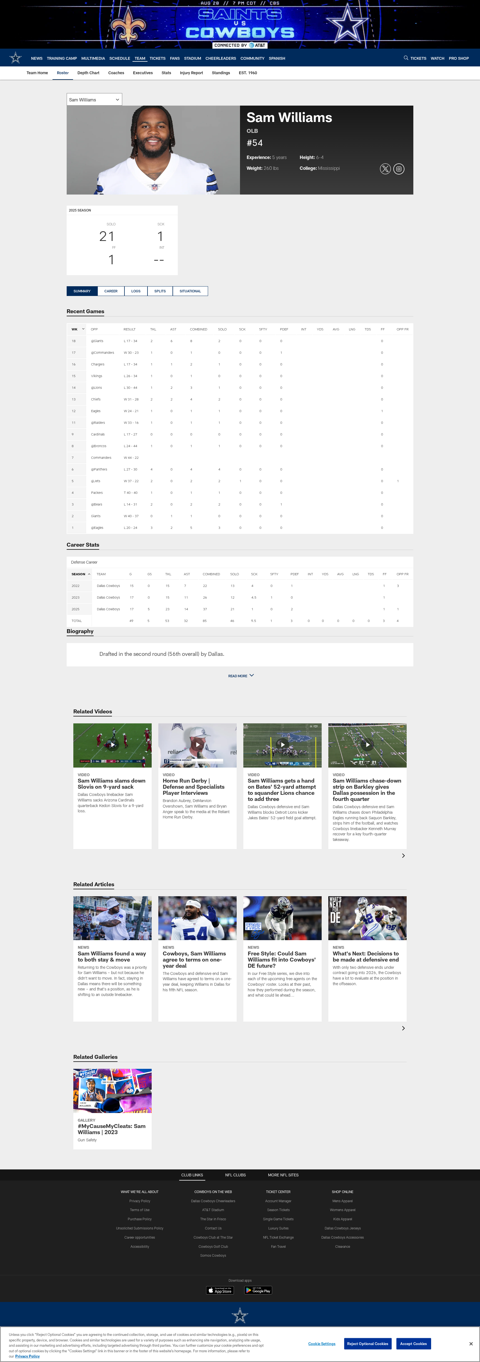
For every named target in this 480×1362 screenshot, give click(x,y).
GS (150, 574)
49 (131, 621)
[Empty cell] (108, 620)
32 (186, 621)
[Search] (406, 57)
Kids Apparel (342, 1219)
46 (232, 621)
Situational (190, 291)
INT (303, 329)
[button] (240, 676)
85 (205, 621)
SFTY (263, 329)
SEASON (78, 574)
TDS (368, 329)
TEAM (101, 574)
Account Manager (278, 1201)
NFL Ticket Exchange (278, 1237)
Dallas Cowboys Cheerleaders (213, 1201)
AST (173, 329)
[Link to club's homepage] (15, 57)
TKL (153, 329)
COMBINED (198, 329)
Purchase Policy (140, 1219)
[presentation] (404, 856)
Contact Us (213, 1228)
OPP (94, 329)
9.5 (253, 621)
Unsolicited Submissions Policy (139, 1228)
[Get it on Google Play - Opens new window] (258, 1293)
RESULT (130, 329)
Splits (160, 291)
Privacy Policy (139, 1201)
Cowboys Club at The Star (213, 1237)
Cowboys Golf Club (213, 1246)
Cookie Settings (322, 1343)
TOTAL (77, 621)
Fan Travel (278, 1246)
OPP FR (403, 329)
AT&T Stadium (213, 1210)
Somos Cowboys (213, 1255)
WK (75, 329)
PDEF (284, 329)
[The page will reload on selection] (94, 99)
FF (383, 329)
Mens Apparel (342, 1201)
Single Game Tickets (278, 1219)
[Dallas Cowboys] (240, 1316)
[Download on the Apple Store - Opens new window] (220, 1291)
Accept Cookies (413, 1343)
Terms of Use (139, 1210)
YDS (320, 329)
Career (111, 291)
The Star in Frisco (213, 1219)
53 (167, 621)
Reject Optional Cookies (368, 1343)
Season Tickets (278, 1210)
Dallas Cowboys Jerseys (343, 1228)
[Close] (471, 1344)
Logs (136, 291)
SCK (242, 329)
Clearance (342, 1246)
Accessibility (140, 1246)
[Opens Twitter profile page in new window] (385, 169)
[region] (240, 1344)
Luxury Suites (278, 1228)
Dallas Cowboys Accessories (342, 1237)
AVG (336, 329)
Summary (82, 291)
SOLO (222, 329)
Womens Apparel (343, 1210)
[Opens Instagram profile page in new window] (398, 169)
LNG (352, 329)
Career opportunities (139, 1237)
